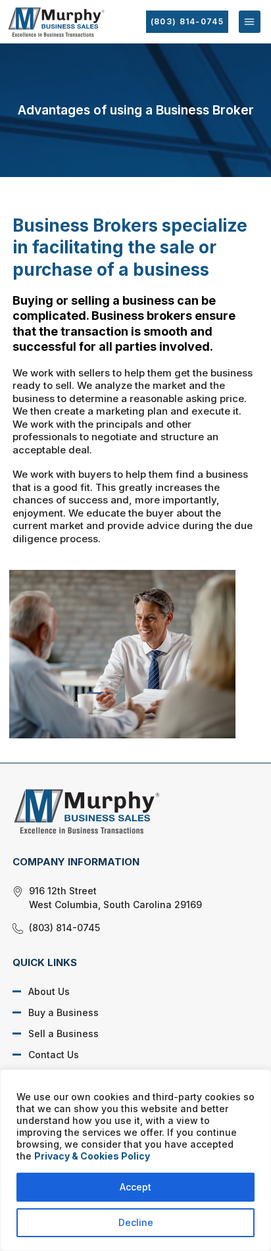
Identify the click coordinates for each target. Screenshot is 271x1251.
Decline (135, 1222)
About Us (49, 991)
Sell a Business (63, 1033)
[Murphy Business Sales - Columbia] (125, 811)
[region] (135, 1160)
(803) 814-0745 (187, 21)
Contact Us (53, 1054)
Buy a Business (63, 1012)
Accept (135, 1186)
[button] (249, 21)
